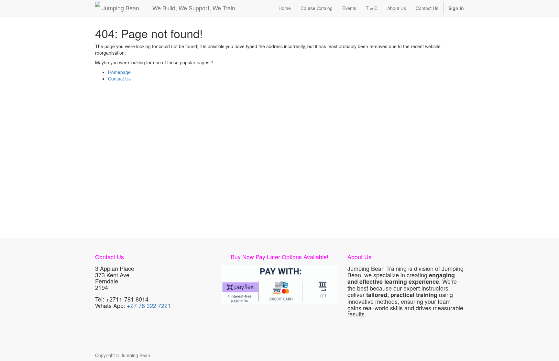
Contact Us (119, 78)
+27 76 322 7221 (149, 305)
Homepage (119, 72)
